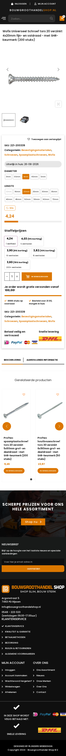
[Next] (58, 69)
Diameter (10, 171)
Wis (11, 208)
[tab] (13, 360)
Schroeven (11, 154)
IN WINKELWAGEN (39, 276)
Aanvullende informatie (42, 359)
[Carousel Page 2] (35, 479)
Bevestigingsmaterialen (36, 150)
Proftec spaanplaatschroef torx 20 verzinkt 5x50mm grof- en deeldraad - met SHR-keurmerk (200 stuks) (16, 448)
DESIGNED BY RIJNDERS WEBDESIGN (33, 746)
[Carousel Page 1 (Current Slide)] (31, 479)
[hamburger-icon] (3, 19)
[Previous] (7, 69)
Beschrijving (12, 359)
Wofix (51, 154)
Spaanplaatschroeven (33, 154)
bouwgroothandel (33, 10)
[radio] (8, 176)
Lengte (9, 186)
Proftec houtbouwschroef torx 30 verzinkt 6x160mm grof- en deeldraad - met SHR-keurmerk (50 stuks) (49, 448)
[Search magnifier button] (51, 18)
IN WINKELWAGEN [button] (14, 470)
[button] (44, 139)
